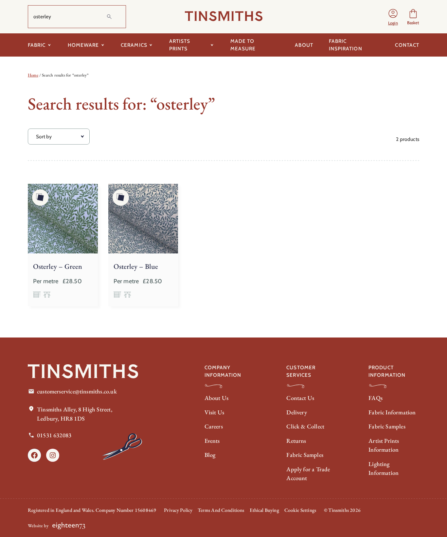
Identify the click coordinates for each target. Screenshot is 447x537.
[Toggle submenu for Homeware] (102, 44)
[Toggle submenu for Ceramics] (151, 44)
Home (33, 75)
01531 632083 (54, 435)
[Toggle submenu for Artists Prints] (212, 44)
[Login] (393, 16)
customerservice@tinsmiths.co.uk (77, 391)
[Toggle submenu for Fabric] (49, 44)
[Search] (109, 17)
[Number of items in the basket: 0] (413, 17)
